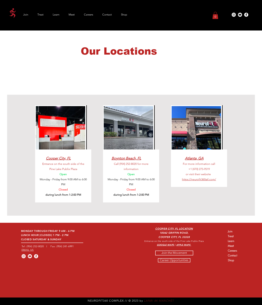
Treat (231, 236)
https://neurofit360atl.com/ (199, 179)
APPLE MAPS (183, 244)
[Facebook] (246, 15)
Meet (231, 246)
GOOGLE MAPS (165, 244)
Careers (232, 251)
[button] (215, 15)
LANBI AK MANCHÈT (159, 300)
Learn (231, 241)
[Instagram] (234, 15)
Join (230, 231)
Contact (232, 255)
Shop (231, 260)
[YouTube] (240, 15)
